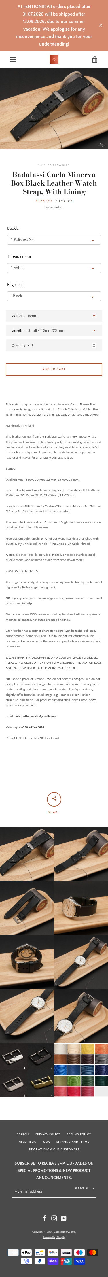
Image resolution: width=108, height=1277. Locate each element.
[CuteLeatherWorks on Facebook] (45, 1218)
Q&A (46, 1141)
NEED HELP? (28, 1141)
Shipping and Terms (72, 1141)
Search (23, 1134)
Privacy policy (47, 1134)
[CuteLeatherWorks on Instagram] (54, 1218)
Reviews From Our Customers (54, 1149)
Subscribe (82, 1188)
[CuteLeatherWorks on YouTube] (64, 1218)
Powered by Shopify (54, 1237)
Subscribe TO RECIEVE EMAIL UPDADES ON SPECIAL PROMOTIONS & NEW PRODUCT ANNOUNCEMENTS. (54, 1170)
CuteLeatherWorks (64, 1231)
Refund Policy (79, 1134)
